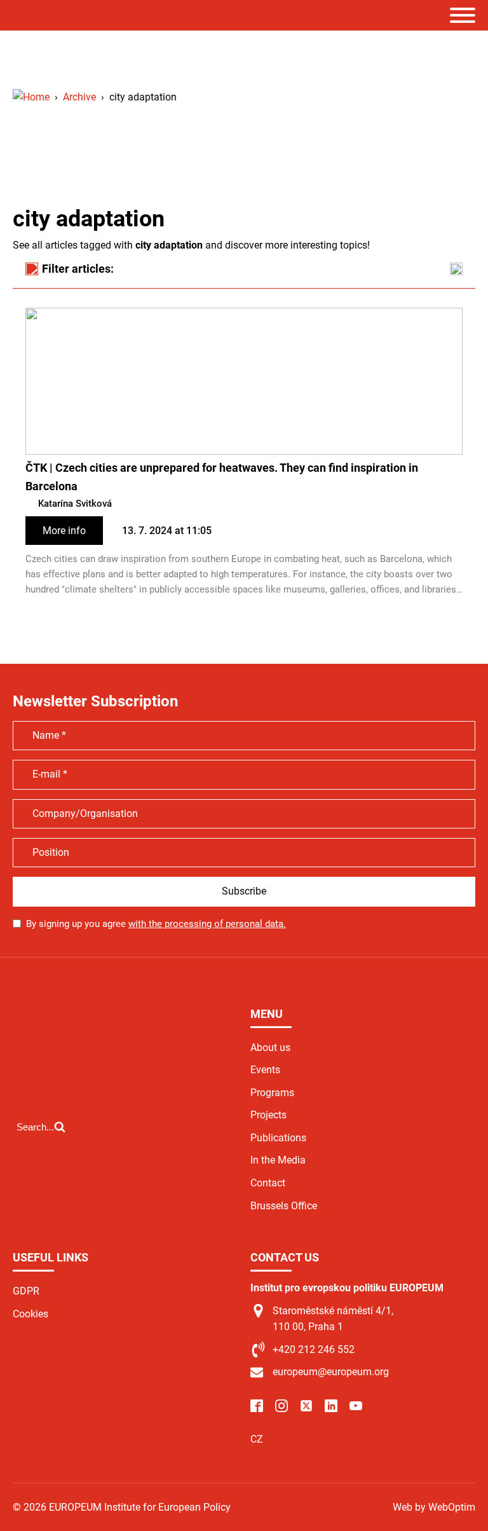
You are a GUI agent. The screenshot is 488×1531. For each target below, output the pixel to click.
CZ (256, 1439)
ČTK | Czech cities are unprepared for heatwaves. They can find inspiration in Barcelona (221, 477)
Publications (278, 1138)
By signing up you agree (156, 924)
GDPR (26, 1291)
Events (265, 1070)
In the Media (278, 1160)
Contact (267, 1183)
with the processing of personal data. (207, 924)
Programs (272, 1093)
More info (64, 531)
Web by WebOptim (434, 1507)
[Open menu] (462, 15)
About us (270, 1047)
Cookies (30, 1314)
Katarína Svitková (75, 503)
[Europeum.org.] (31, 97)
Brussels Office (283, 1206)
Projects (268, 1115)
